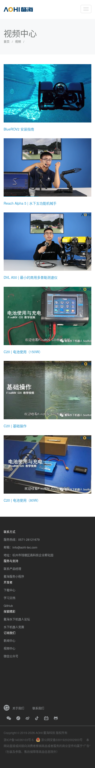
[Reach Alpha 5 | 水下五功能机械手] (47, 167)
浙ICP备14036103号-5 (19, 740)
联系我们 (38, 708)
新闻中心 (9, 640)
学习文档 (9, 598)
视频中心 (9, 648)
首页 (7, 41)
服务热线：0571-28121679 (22, 539)
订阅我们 (9, 633)
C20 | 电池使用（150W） (23, 351)
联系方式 (9, 532)
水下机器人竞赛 (14, 627)
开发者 (8, 582)
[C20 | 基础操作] (47, 389)
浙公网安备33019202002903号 (62, 740)
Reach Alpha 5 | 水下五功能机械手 (30, 203)
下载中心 (9, 590)
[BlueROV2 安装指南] (47, 92)
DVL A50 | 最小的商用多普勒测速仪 (30, 277)
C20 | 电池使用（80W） (22, 500)
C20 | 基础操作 (15, 425)
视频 (18, 41)
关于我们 (18, 708)
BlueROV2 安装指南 (19, 129)
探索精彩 (9, 611)
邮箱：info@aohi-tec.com (20, 547)
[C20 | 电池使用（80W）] (47, 463)
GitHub (8, 605)
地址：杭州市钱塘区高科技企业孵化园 (28, 555)
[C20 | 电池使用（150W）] (47, 315)
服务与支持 (11, 561)
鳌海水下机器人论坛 (17, 619)
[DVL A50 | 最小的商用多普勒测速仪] (47, 241)
